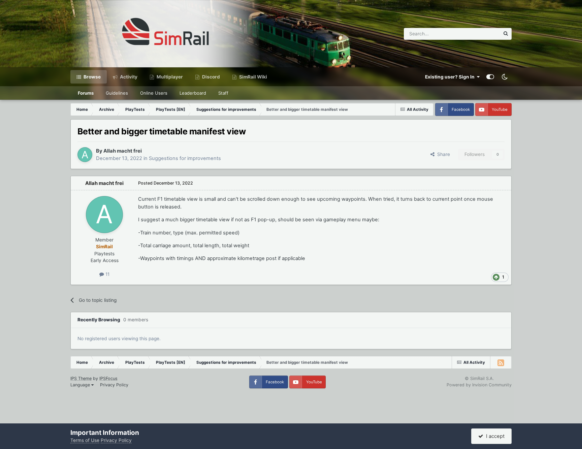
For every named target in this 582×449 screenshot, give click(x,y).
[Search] (506, 34)
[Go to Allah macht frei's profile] (84, 154)
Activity (128, 76)
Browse (92, 76)
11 (106, 274)
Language (80, 384)
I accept (494, 436)
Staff (223, 93)
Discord (210, 76)
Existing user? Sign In (451, 76)
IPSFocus (108, 378)
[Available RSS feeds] (501, 362)
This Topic (480, 33)
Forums (86, 93)
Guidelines (117, 93)
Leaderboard (193, 93)
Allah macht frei (122, 151)
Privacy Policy (114, 384)
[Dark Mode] (504, 77)
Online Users (153, 93)
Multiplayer (169, 76)
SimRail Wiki (252, 76)
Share (442, 154)
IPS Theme (81, 378)
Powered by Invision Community (479, 384)
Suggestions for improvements (185, 158)
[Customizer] (490, 77)
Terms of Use (84, 440)
